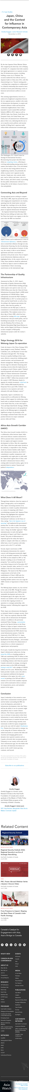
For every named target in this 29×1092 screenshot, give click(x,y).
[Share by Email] (20, 54)
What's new (5, 954)
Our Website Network (20, 1020)
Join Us (3, 973)
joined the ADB (5, 654)
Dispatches (18, 997)
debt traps (16, 316)
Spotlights (17, 1014)
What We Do (4, 968)
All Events (17, 956)
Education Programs (6, 1020)
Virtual (16, 964)
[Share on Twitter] (12, 54)
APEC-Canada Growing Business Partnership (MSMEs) (21, 1030)
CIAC (16, 966)
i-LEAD (2, 1031)
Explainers (17, 1005)
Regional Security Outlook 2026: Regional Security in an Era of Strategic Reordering (13, 852)
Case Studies (18, 1007)
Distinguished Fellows (6, 1040)
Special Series (18, 1012)
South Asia (3, 992)
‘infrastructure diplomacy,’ (8, 241)
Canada (17, 959)
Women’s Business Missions (5, 1023)
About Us (4, 965)
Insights (17, 995)
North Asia (3, 989)
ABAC (2, 1045)
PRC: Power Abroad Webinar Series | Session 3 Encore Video (14, 883)
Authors (3, 1002)
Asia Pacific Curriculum (21, 1024)
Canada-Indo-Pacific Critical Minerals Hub (6, 1014)
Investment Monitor (20, 1026)
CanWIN (3, 1038)
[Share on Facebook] (8, 54)
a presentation (21, 622)
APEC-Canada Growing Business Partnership (7, 1027)
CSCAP (3, 1052)
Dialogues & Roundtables (7, 1011)
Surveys (17, 1009)
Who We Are (4, 970)
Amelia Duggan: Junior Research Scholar (14, 32)
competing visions (12, 162)
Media (17, 971)
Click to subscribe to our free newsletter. (20, 1088)
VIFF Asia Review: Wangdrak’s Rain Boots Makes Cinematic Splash (14, 810)
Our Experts (18, 983)
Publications (20, 990)
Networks (5, 1035)
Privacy (21, 1081)
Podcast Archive (19, 985)
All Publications (4, 985)
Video (2, 879)
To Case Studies (7, 12)
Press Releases (19, 980)
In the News (18, 973)
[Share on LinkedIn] (16, 54)
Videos (17, 978)
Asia (16, 961)
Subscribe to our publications (14, 765)
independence (10, 467)
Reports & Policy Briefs (7, 847)
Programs (5, 1006)
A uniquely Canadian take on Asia (22, 1084)
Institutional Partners (6, 1055)
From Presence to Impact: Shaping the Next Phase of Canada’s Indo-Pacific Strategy (14, 913)
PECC (2, 1050)
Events (18, 954)
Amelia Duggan (14, 789)
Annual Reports (5, 977)
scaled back (23, 382)
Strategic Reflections (20, 1002)
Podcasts (17, 975)
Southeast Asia (4, 987)
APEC (2, 1047)
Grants (2, 999)
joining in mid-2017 (6, 667)
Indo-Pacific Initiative (6, 1009)
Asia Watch (6, 1086)
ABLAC (3, 1043)
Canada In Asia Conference (19, 1035)
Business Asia (4, 994)
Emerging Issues (5, 1018)
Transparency (4, 975)
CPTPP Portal (4, 997)
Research (4, 982)
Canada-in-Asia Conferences (7, 960)
